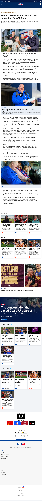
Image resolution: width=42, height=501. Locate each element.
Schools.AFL (3, 472)
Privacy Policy (21, 447)
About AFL (2, 452)
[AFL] (2, 1)
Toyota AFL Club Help (4, 456)
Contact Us (3, 460)
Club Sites (35, 1)
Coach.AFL (2, 468)
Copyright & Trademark (21, 495)
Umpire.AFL (2, 470)
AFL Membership (3, 474)
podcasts (5, 288)
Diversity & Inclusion (4, 458)
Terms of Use (16, 447)
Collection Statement (28, 447)
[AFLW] (5, 1)
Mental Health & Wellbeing (5, 454)
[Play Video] (21, 95)
